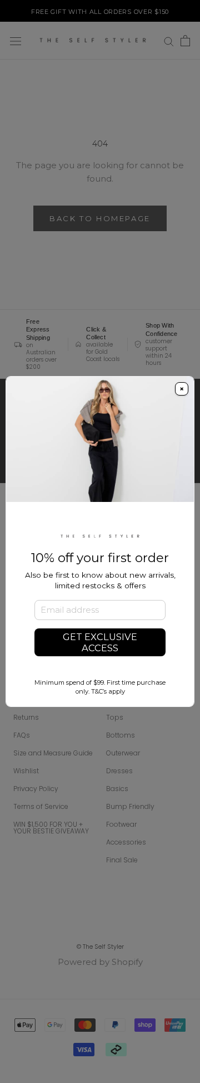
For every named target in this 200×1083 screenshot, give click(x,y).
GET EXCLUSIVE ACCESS (100, 642)
